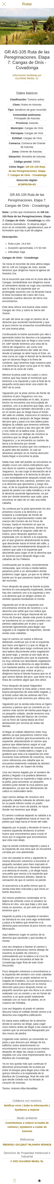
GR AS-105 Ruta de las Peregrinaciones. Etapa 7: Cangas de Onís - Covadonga (27, 171)
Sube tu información (36, 1105)
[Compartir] (14, 1180)
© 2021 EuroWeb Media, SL (27, 1161)
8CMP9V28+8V (27, 184)
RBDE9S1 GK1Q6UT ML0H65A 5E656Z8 (27, 1144)
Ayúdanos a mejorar (27, 1109)
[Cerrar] (4, 4)
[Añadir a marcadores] (39, 1180)
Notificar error (12, 1105)
